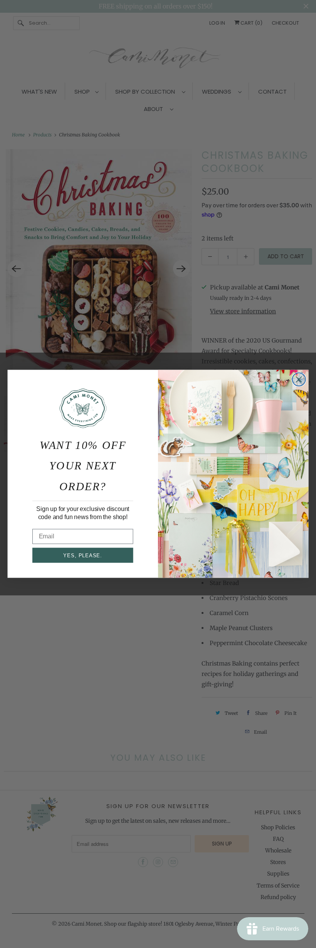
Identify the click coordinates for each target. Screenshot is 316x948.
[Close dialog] (299, 379)
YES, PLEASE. (82, 555)
